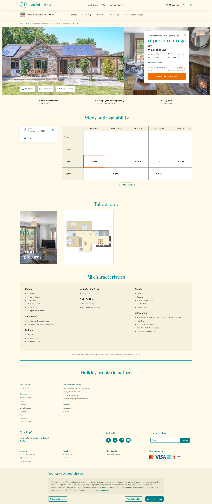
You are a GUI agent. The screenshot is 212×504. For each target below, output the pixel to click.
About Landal (67, 454)
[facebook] (108, 442)
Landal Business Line (113, 454)
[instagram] (115, 442)
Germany (23, 405)
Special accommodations (72, 384)
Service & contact (117, 5)
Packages (66, 404)
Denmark (23, 411)
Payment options (25, 461)
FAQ (29, 438)
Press (65, 458)
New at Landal (25, 384)
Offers (103, 5)
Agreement (24, 458)
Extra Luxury (67, 408)
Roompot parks (25, 388)
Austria (22, 401)
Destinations (93, 5)
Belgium (23, 415)
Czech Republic (25, 422)
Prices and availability (167, 76)
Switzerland (24, 418)
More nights (128, 185)
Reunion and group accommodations (75, 399)
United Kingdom (25, 408)
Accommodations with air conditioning (76, 388)
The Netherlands (25, 398)
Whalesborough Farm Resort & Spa (163, 35)
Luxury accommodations (71, 392)
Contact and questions (27, 454)
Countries (23, 394)
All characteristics (155, 62)
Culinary (66, 411)
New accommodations (70, 395)
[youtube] (128, 442)
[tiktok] (122, 442)
